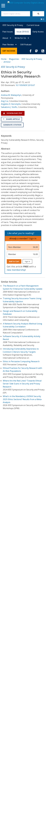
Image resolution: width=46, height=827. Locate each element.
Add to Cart (14, 261)
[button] (42, 19)
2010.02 (6, 62)
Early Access (38, 31)
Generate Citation (12, 125)
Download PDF (14, 113)
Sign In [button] (32, 238)
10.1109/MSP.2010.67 (25, 85)
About (5, 38)
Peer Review (8, 44)
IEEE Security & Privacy (12, 25)
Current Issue (33, 25)
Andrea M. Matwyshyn (11, 95)
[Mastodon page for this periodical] (36, 51)
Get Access (8, 51)
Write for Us (20, 38)
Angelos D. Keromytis (11, 104)
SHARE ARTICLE (13, 119)
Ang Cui (4, 101)
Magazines (14, 59)
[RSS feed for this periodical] (43, 51)
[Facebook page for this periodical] (30, 51)
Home (4, 59)
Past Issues (7, 31)
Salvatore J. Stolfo (9, 107)
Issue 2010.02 (23, 31)
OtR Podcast (25, 44)
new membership (16, 269)
